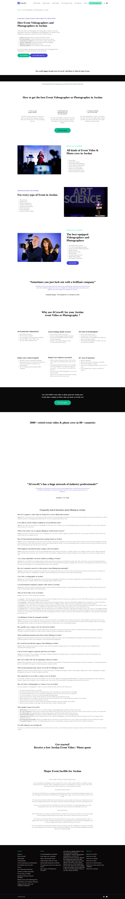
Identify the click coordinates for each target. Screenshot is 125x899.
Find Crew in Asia (91, 856)
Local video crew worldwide (47, 856)
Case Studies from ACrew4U (25, 865)
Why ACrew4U (22, 856)
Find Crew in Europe (91, 858)
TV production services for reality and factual (50, 865)
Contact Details (22, 860)
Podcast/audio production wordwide (49, 863)
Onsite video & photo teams (47, 858)
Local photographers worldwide (48, 854)
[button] (24, 55)
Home (19, 10)
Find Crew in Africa (91, 854)
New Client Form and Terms (25, 869)
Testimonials (21, 858)
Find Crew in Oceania (92, 869)
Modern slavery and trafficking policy (27, 879)
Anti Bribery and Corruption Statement (28, 882)
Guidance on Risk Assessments (26, 871)
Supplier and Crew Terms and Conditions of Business (25, 884)
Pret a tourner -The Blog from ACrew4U (48, 869)
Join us (19, 867)
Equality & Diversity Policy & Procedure (26, 876)
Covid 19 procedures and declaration (27, 863)
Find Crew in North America (93, 863)
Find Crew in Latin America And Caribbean (95, 865)
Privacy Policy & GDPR (24, 873)
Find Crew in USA (91, 860)
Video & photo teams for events (48, 860)
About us (20, 854)
